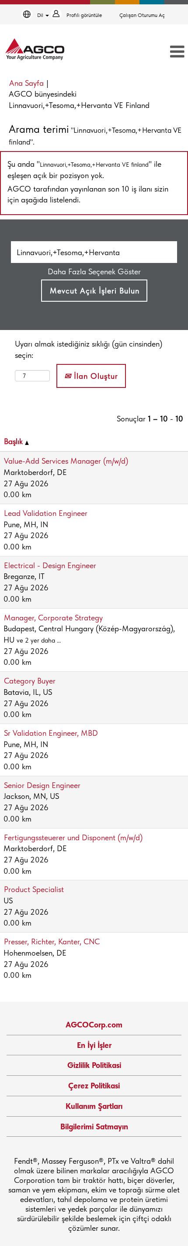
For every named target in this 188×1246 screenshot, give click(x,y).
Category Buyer (30, 680)
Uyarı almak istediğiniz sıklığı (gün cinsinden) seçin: (88, 349)
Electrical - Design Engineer (50, 565)
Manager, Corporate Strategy (53, 617)
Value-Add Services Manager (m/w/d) (66, 460)
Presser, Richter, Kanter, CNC (52, 941)
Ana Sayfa (26, 83)
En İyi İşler (94, 1045)
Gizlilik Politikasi (94, 1065)
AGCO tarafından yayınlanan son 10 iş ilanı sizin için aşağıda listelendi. (87, 194)
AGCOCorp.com (94, 1024)
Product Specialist (34, 889)
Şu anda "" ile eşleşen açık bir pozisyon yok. (84, 169)
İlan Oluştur (94, 376)
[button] (158, 52)
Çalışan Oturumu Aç (142, 15)
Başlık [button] (14, 441)
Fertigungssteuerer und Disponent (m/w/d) (73, 837)
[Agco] (34, 49)
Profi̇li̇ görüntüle (84, 15)
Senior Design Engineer (42, 785)
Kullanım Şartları (94, 1106)
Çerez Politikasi (94, 1085)
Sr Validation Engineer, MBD (51, 732)
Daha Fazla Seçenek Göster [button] (94, 271)
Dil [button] (41, 15)
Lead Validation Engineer (45, 513)
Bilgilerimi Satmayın (94, 1126)
